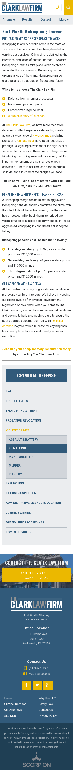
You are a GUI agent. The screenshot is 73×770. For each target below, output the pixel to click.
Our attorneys (26, 140)
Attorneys (9, 19)
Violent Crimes (17, 430)
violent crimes (42, 135)
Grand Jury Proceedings (25, 522)
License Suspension (21, 493)
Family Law (46, 704)
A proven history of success (26, 116)
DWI (8, 391)
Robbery (15, 474)
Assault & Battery (23, 439)
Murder (15, 465)
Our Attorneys (13, 710)
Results (27, 19)
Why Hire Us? (47, 698)
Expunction (15, 483)
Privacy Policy (48, 716)
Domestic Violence (20, 532)
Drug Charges (17, 401)
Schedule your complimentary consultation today (36, 349)
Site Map (10, 716)
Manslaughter (21, 457)
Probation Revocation (23, 420)
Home (8, 698)
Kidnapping (17, 448)
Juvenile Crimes (18, 513)
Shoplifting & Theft (21, 411)
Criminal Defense (15, 704)
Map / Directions (39, 674)
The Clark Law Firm (18, 125)
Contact (45, 19)
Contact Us (46, 710)
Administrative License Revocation (33, 503)
